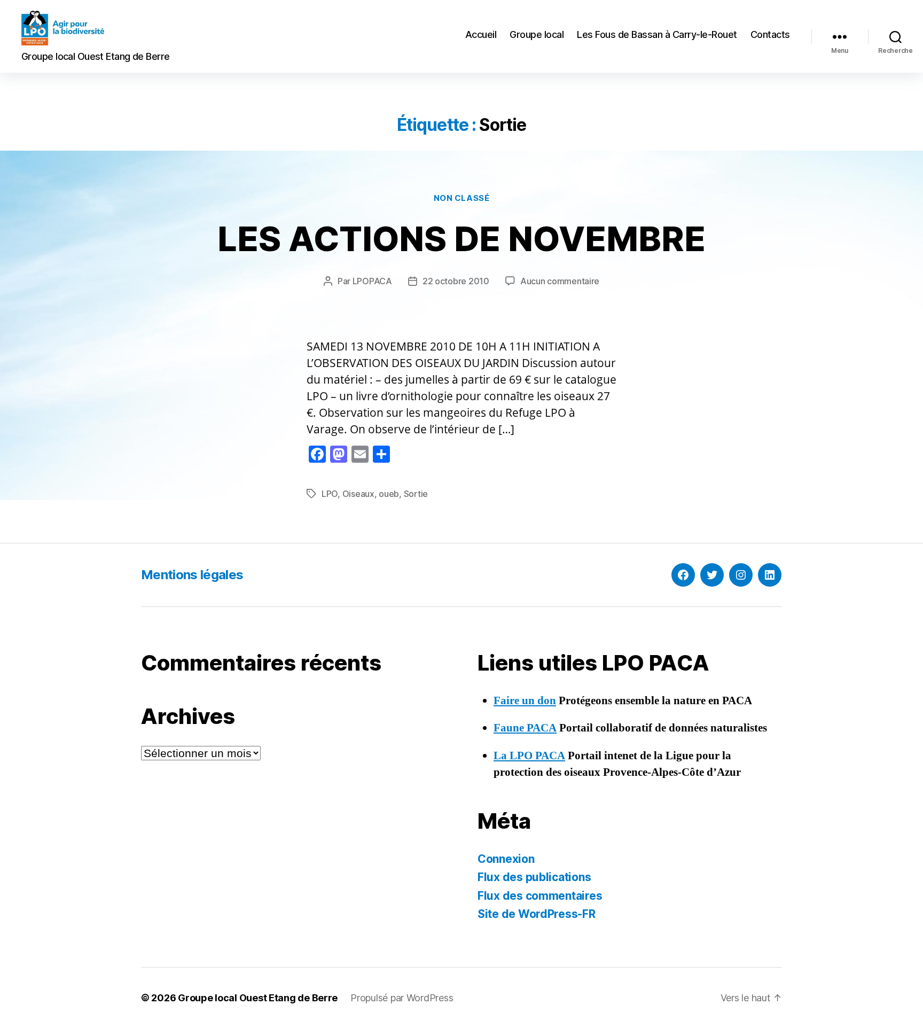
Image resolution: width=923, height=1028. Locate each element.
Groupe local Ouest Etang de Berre (258, 997)
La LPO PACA (529, 756)
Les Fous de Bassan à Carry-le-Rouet (657, 34)
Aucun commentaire (559, 281)
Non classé (462, 198)
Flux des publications (534, 877)
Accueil (481, 34)
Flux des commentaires (540, 895)
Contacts (770, 34)
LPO (330, 493)
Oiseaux (358, 493)
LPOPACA (372, 281)
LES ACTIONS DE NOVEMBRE (461, 238)
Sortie (416, 493)
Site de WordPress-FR (537, 914)
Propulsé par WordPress (401, 997)
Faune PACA (525, 728)
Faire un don (525, 701)
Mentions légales (192, 574)
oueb (389, 493)
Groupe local (537, 34)
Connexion (506, 859)
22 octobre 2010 (456, 281)
